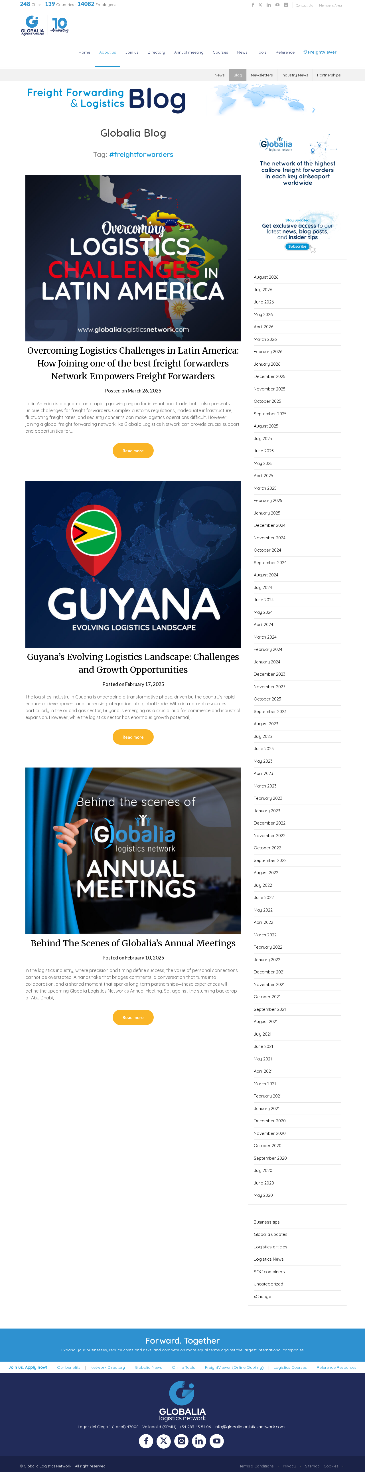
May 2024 (263, 612)
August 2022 (266, 872)
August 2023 (266, 723)
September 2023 (270, 711)
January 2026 (267, 364)
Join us (132, 52)
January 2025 (267, 513)
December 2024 (269, 525)
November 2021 (269, 984)
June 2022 (264, 897)
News (242, 52)
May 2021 (263, 1059)
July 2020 (263, 1170)
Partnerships (329, 75)
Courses (220, 52)
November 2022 (269, 835)
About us (107, 52)
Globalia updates (270, 1234)
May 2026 (263, 314)
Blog (238, 75)
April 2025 (263, 475)
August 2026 (266, 277)
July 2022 (263, 885)
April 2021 (263, 1071)
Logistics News (269, 1259)
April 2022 (263, 922)
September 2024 (270, 562)
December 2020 (270, 1120)
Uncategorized (268, 1284)
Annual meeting (189, 52)
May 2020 (263, 1195)
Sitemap (312, 1466)
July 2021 (262, 1034)
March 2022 (265, 935)
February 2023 (268, 798)
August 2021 (266, 1021)
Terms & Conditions (256, 1466)
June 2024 (264, 599)
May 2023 (263, 761)
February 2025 (268, 500)
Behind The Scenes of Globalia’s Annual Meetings (133, 943)
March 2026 (265, 339)
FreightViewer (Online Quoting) (234, 1367)
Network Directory (107, 1367)
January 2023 (267, 810)
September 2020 (270, 1158)
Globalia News (148, 1367)
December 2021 (269, 972)
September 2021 (270, 1009)
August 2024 (266, 575)
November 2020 (270, 1133)
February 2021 (268, 1096)
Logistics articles (270, 1247)
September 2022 (270, 860)
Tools (262, 52)
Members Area (330, 5)
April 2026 (263, 326)
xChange (262, 1296)
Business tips (267, 1222)
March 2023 (265, 786)
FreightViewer (321, 52)
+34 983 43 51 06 (195, 1426)
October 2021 (267, 996)
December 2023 (269, 674)
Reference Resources (336, 1367)
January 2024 (267, 662)
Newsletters (262, 75)
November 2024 (269, 537)
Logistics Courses (290, 1367)
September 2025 (270, 413)
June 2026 (264, 302)
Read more (133, 450)
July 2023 (263, 736)
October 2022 (267, 848)
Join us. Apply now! (28, 1367)
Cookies (331, 1466)
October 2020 (267, 1145)
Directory (156, 52)
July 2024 (263, 587)
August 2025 (266, 426)
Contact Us (304, 5)
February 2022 (268, 947)
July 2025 (263, 438)
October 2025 (267, 401)
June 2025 (264, 450)
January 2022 (267, 959)
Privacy (289, 1466)
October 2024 (267, 550)
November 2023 (269, 686)
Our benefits (68, 1367)
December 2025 (269, 376)
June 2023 (264, 748)
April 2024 (263, 624)
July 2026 (263, 289)
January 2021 (267, 1108)
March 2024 (265, 637)
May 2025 (263, 463)
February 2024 (268, 649)
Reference (285, 52)
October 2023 (267, 699)
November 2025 (269, 389)
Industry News (295, 75)
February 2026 (268, 351)
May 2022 (263, 910)
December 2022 (269, 823)
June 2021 (263, 1046)
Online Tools (183, 1367)
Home (84, 52)
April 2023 (263, 773)
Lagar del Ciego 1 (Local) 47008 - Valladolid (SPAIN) (127, 1426)
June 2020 (264, 1183)
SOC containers (269, 1271)
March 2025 (265, 488)
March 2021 (265, 1083)
